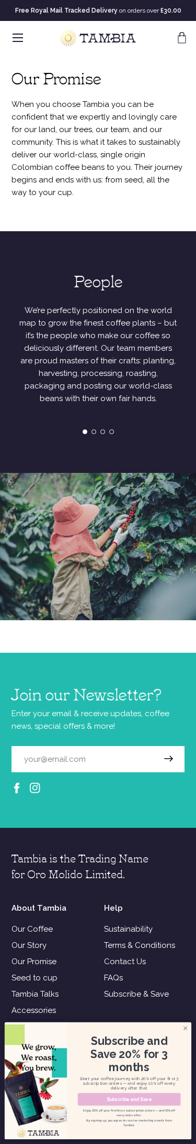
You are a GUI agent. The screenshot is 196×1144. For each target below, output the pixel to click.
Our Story (29, 945)
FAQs (113, 978)
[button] (182, 37)
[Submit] (168, 759)
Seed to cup (34, 978)
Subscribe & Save (136, 994)
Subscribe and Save (129, 1099)
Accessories (33, 1010)
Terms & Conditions (139, 945)
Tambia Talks (35, 994)
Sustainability (128, 929)
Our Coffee (32, 929)
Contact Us (125, 961)
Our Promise (33, 961)
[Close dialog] (185, 1028)
